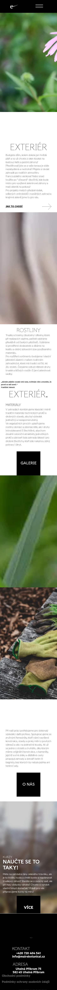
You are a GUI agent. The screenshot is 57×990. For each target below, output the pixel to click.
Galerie (29, 463)
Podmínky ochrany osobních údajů (26, 982)
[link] (28, 206)
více (28, 908)
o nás (28, 784)
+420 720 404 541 (28, 953)
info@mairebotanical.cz (28, 956)
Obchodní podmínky (16, 975)
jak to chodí (14, 206)
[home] (13, 6)
